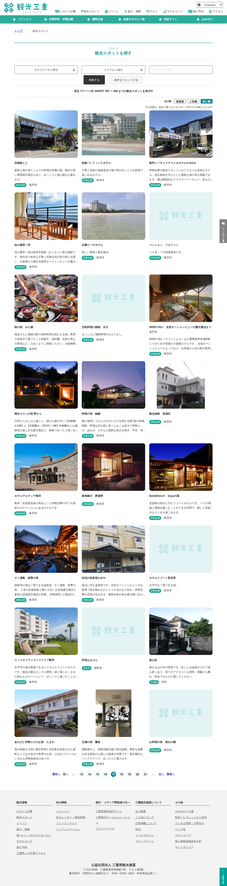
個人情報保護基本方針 (188, 841)
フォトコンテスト (66, 823)
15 (97, 774)
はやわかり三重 (184, 811)
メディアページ (144, 841)
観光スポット (24, 817)
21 (145, 774)
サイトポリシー (184, 847)
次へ (161, 774)
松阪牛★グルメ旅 (134, 19)
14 (89, 774)
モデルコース (24, 841)
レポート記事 (24, 811)
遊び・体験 (23, 829)
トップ (18, 31)
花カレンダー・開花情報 (70, 817)
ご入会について (144, 817)
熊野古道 (97, 19)
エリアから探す (113, 70)
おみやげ (207, 19)
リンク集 (180, 829)
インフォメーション (68, 829)
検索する (94, 80)
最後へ (171, 774)
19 (129, 774)
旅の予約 (21, 847)
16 (105, 774)
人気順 (193, 101)
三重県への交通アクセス (31, 853)
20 (137, 774)
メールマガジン (144, 835)
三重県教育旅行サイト (109, 811)
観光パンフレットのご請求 (191, 817)
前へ (65, 774)
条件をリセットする (126, 80)
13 (81, 774)
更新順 (180, 101)
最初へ (56, 774)
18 (121, 774)
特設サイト (170, 19)
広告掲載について (146, 823)
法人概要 (140, 811)
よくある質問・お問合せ (189, 823)
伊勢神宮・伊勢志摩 (61, 19)
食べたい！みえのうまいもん (33, 835)
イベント (21, 823)
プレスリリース (105, 828)
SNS (138, 829)
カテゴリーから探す (46, 70)
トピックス (24, 19)
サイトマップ (183, 835)
